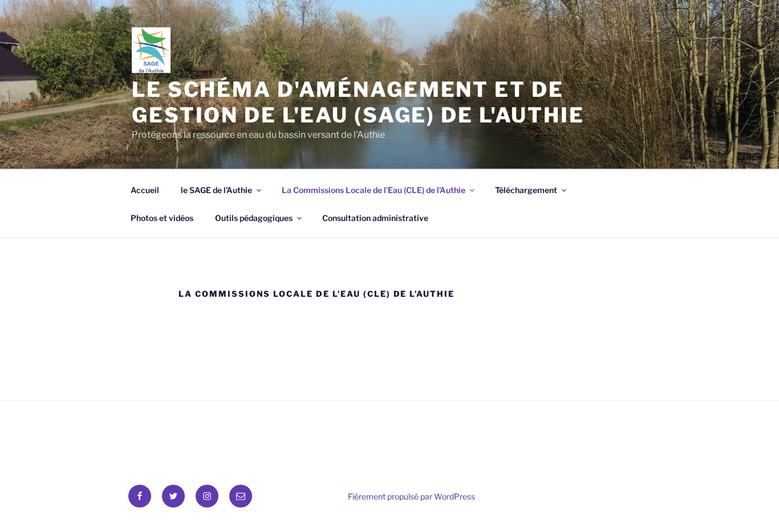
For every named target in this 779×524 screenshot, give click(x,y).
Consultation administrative (375, 218)
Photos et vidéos (162, 218)
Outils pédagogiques (254, 218)
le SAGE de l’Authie (216, 190)
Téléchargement (526, 190)
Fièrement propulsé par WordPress (411, 496)
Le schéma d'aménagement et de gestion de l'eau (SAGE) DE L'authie (358, 102)
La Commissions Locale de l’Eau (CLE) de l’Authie (373, 190)
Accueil (145, 190)
